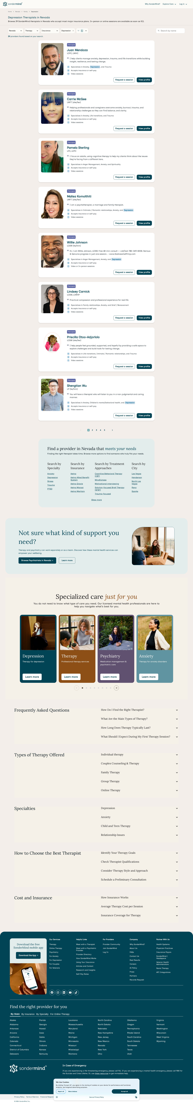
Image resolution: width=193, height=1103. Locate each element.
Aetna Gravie (77, 484)
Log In (105, 952)
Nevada (101, 1045)
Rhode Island (133, 1033)
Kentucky (43, 1054)
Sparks (135, 491)
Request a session (124, 80)
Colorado (14, 1041)
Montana (72, 1054)
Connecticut (15, 1045)
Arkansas (14, 1028)
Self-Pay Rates (82, 974)
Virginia (160, 1020)
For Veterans (54, 968)
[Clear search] (73, 31)
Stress (50, 481)
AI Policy (133, 968)
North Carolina (105, 1020)
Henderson (137, 477)
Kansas (42, 1049)
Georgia (43, 1024)
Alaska (13, 1020)
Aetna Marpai (77, 487)
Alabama (14, 1024)
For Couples (54, 964)
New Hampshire (105, 1033)
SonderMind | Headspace (161, 957)
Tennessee (132, 1045)
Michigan (72, 1037)
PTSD (49, 489)
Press (132, 972)
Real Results (135, 960)
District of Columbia (19, 1049)
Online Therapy (55, 948)
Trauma (51, 485)
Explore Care (168, 4)
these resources (101, 1073)
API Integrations (163, 972)
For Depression (55, 960)
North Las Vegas (136, 482)
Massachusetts (75, 1024)
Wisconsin (161, 1033)
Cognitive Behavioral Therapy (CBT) (108, 474)
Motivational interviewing (107, 484)
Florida (42, 1020)
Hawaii (42, 1028)
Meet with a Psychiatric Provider (86, 949)
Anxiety (50, 473)
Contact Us (134, 956)
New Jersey (103, 1037)
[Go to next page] (112, 430)
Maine (71, 1033)
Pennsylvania (133, 1028)
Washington (162, 1028)
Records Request (137, 980)
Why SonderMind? (152, 4)
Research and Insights (85, 970)
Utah (129, 1054)
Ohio (100, 1054)
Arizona (13, 1033)
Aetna (73, 473)
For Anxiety (53, 956)
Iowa (41, 1033)
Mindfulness (100, 480)
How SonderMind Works (86, 958)
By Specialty (42, 1014)
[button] (37, 560)
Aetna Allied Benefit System (80, 478)
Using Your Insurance (85, 962)
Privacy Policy (19, 1097)
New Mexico (103, 1041)
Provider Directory (83, 954)
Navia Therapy (162, 968)
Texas (129, 1049)
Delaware (14, 1054)
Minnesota (73, 1041)
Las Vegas (136, 473)
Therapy (52, 944)
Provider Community (111, 944)
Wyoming (160, 1041)
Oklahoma (132, 1020)
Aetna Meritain (78, 491)
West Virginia (162, 1037)
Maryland (73, 1028)
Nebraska (102, 1028)
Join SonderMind (110, 948)
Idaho (42, 1037)
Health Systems (163, 944)
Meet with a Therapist (85, 944)
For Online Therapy (59, 1014)
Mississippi (73, 1049)
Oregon (130, 1024)
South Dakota (133, 1041)
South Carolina (134, 1037)
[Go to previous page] (80, 430)
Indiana (43, 1045)
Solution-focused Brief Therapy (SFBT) (109, 488)
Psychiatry (53, 952)
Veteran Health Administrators (162, 963)
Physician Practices (164, 948)
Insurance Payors (163, 952)
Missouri (72, 1045)
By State (15, 1014)
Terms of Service (32, 1097)
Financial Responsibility (49, 1097)
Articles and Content (84, 966)
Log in (182, 4)
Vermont (160, 1024)
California (14, 1037)
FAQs (132, 952)
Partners (133, 976)
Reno (134, 487)
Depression (52, 477)
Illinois (42, 1041)
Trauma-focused (103, 494)
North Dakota (104, 1024)
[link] (96, 62)
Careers (133, 964)
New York (102, 1049)
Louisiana (73, 1020)
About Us (133, 948)
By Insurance (28, 1014)
